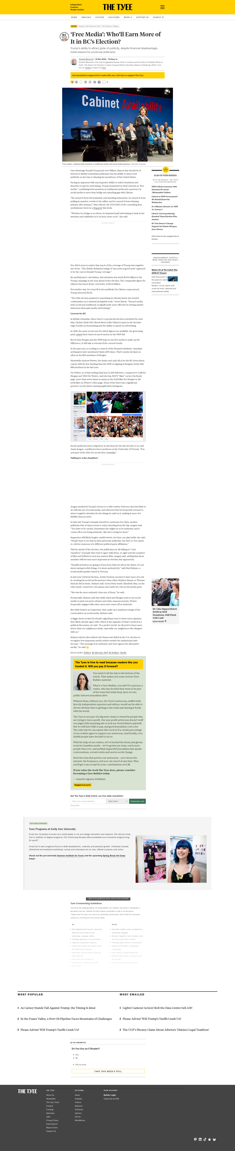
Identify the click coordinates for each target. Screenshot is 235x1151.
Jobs (48, 1116)
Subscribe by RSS (111, 1098)
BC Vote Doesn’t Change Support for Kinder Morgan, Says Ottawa (164, 226)
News (74, 17)
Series (78, 1116)
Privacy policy (74, 805)
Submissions (52, 1124)
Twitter (88, 67)
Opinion (78, 1113)
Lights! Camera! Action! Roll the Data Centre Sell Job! (157, 1007)
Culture (99, 17)
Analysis (86, 17)
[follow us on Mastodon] (85, 82)
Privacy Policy (52, 1120)
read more (158, 621)
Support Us (142, 17)
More (127, 17)
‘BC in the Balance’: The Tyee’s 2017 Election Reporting (165, 181)
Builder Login (110, 1095)
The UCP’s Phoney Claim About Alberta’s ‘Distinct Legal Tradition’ (166, 1029)
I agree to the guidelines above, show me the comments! (108, 898)
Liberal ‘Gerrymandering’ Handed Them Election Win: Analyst (164, 216)
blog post (97, 207)
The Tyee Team (52, 1102)
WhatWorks (80, 1120)
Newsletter (51, 1098)
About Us (50, 1095)
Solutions (114, 17)
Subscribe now (137, 801)
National (78, 1106)
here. (104, 67)
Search (157, 17)
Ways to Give (52, 1127)
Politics (82, 26)
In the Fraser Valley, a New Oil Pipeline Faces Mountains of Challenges (66, 1018)
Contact (49, 1106)
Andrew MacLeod (86, 59)
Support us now (82, 784)
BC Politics (107, 26)
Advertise (50, 1113)
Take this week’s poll (108, 1071)
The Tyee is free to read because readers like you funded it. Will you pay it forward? (106, 664)
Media (116, 26)
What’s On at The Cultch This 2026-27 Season (164, 271)
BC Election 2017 (93, 26)
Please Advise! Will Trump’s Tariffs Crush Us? (50, 1029)
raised (79, 334)
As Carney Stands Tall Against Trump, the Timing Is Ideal (58, 1007)
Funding (49, 1109)
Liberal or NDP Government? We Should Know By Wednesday (165, 199)
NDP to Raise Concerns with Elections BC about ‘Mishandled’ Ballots (164, 189)
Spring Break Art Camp (114, 855)
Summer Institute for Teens (70, 855)
